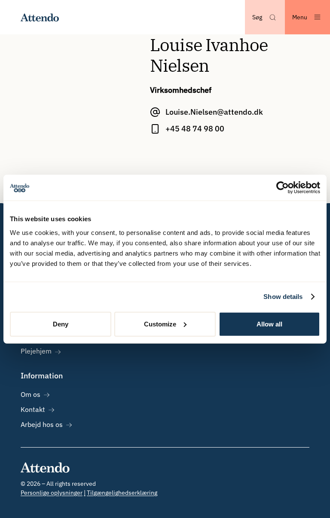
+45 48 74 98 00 (194, 129)
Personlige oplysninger (51, 493)
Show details (282, 296)
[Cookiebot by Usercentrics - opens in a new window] (282, 187)
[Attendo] (45, 467)
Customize (160, 323)
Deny (60, 323)
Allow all (269, 323)
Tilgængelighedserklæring (122, 493)
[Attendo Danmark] (40, 17)
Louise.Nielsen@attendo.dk (214, 112)
